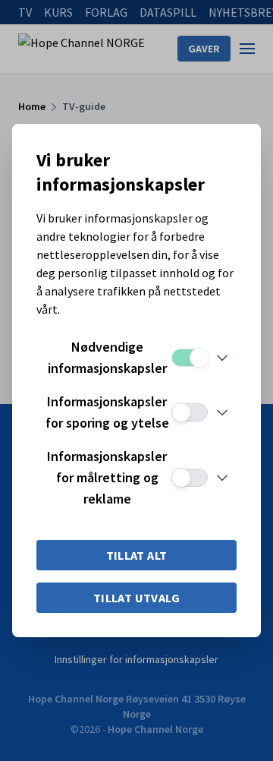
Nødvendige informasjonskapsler (107, 357)
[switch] (189, 358)
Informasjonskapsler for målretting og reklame (107, 477)
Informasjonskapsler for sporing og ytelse (107, 412)
